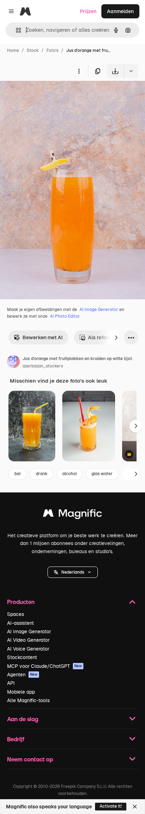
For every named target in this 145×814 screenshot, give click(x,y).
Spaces (15, 614)
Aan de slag (22, 719)
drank (42, 474)
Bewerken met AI (43, 337)
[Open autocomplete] (15, 30)
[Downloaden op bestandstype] (131, 71)
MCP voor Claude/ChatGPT (44, 666)
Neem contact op (30, 759)
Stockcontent (22, 657)
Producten (20, 601)
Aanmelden (120, 11)
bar (17, 474)
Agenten (22, 674)
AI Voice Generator (28, 649)
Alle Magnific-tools (28, 700)
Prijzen (88, 11)
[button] (73, 572)
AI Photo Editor (65, 316)
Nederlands (72, 572)
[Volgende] (116, 337)
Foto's (52, 50)
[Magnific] (72, 514)
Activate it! (111, 806)
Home (13, 50)
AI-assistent (20, 623)
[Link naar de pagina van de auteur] (13, 362)
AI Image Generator (99, 309)
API (11, 683)
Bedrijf (15, 739)
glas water (102, 474)
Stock (33, 50)
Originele (46, 94)
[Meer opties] (79, 71)
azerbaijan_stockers (43, 366)
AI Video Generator (28, 640)
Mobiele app (21, 692)
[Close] (135, 806)
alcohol (69, 474)
